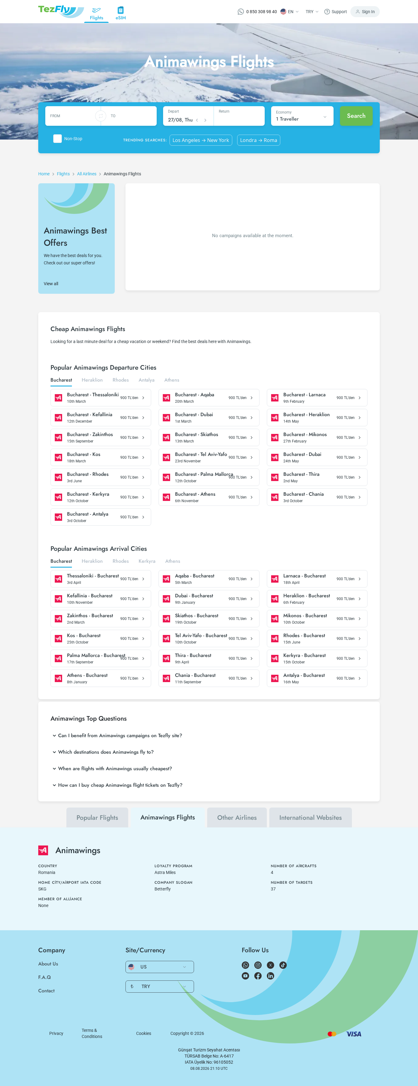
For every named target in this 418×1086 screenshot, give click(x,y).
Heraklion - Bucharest (306, 596)
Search (356, 115)
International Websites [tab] (310, 817)
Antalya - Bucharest (304, 675)
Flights (63, 173)
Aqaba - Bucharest (194, 576)
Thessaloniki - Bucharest (93, 576)
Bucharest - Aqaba (194, 395)
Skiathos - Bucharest (196, 616)
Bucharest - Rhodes (88, 474)
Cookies (143, 1033)
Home (44, 173)
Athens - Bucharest (87, 675)
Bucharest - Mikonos (305, 434)
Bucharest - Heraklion (306, 415)
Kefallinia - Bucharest (89, 596)
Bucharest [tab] (61, 380)
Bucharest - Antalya (87, 514)
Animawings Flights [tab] (167, 817)
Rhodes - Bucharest (304, 636)
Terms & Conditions (92, 1033)
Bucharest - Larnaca (304, 395)
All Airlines (86, 173)
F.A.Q (44, 977)
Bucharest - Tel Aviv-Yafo (201, 454)
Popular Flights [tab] (97, 817)
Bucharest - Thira (301, 474)
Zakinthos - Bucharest (90, 616)
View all (51, 283)
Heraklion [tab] (92, 380)
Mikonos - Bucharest (305, 616)
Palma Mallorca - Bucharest (96, 655)
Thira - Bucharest (193, 655)
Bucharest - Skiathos (196, 434)
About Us (48, 963)
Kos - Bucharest (83, 636)
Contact (46, 990)
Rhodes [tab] (121, 380)
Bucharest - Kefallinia (89, 415)
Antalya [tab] (147, 380)
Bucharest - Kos (83, 454)
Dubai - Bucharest (194, 596)
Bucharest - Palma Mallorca (204, 474)
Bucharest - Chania (303, 494)
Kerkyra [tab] (147, 561)
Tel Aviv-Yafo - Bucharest (201, 636)
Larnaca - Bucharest (304, 576)
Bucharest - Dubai (194, 415)
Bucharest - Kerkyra (88, 494)
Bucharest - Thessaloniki (93, 395)
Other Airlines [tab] (237, 817)
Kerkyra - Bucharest (304, 655)
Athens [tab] (171, 380)
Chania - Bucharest (195, 675)
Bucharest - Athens (195, 494)
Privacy (56, 1033)
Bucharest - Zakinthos (90, 434)
